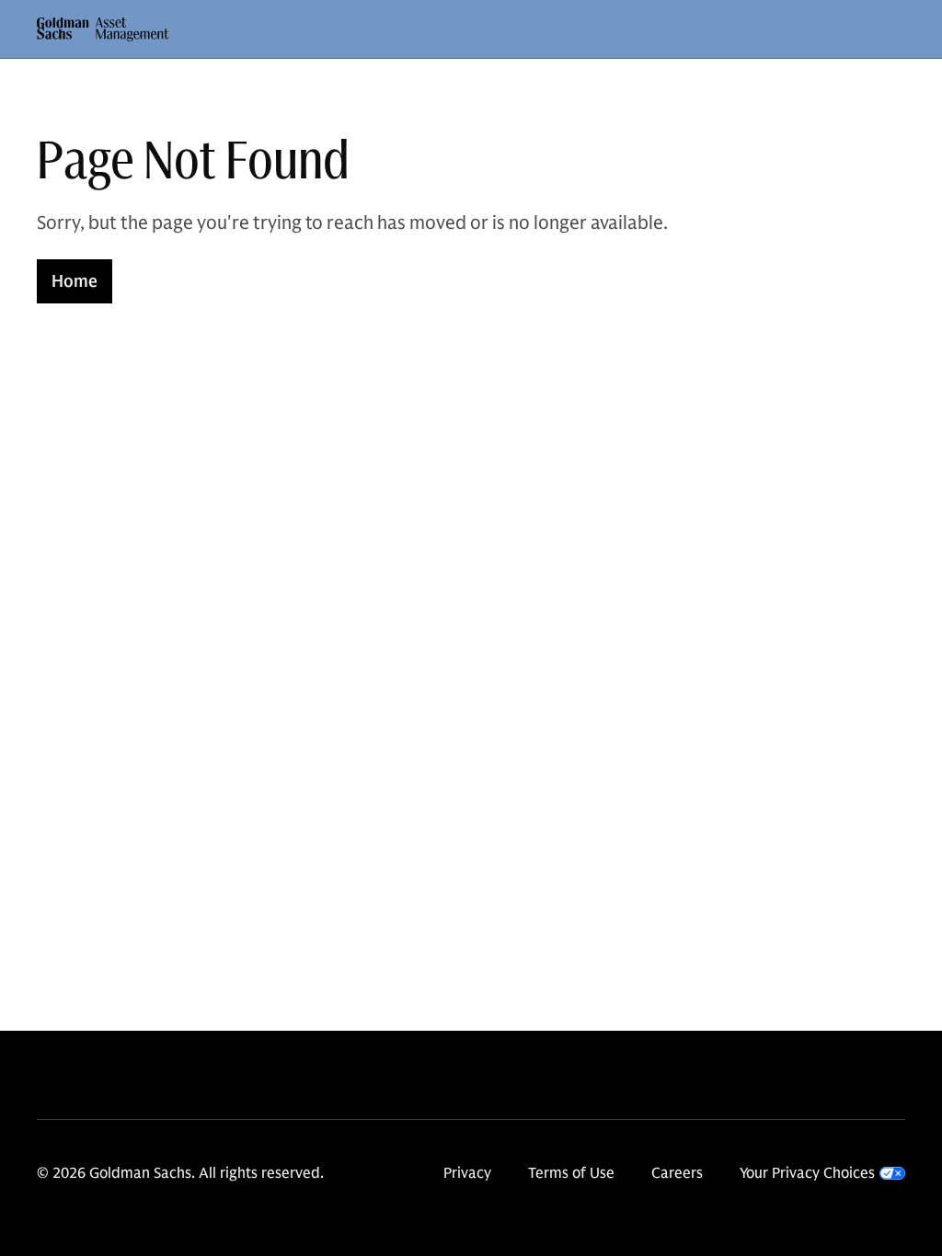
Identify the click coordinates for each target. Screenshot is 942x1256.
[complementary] (822, 1173)
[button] (103, 29)
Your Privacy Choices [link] (807, 1173)
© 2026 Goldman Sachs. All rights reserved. (180, 1173)
